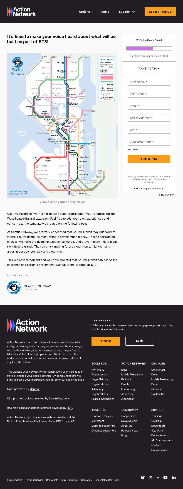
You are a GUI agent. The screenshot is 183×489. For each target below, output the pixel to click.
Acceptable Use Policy (107, 479)
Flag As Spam (168, 195)
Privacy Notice (14, 479)
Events (125, 384)
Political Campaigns (103, 398)
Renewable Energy (56, 479)
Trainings (156, 415)
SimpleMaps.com (59, 398)
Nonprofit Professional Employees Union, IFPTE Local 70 (40, 421)
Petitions (126, 379)
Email (124, 369)
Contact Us (157, 393)
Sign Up (106, 340)
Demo (154, 374)
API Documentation (162, 440)
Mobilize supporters (103, 425)
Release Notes (130, 430)
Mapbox (34, 388)
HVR (69, 407)
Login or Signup (160, 11)
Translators (87, 479)
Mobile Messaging (132, 374)
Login (140, 340)
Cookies (73, 479)
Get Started (158, 369)
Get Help (156, 420)
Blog (124, 435)
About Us (126, 425)
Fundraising (128, 388)
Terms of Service (34, 479)
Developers (158, 425)
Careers (156, 388)
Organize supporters (104, 430)
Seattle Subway (37, 286)
